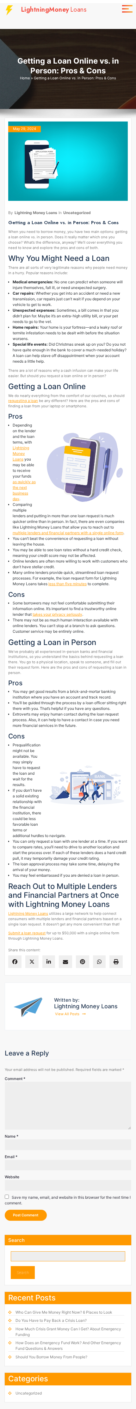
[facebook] (15, 961)
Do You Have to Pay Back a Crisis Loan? (51, 1320)
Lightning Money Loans (36, 212)
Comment (15, 1078)
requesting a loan (23, 401)
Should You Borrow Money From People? (51, 1357)
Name (11, 1136)
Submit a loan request (27, 933)
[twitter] (32, 961)
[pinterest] (82, 961)
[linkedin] (48, 961)
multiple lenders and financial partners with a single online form (68, 532)
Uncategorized (77, 212)
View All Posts (67, 1014)
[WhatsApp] (99, 961)
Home (25, 78)
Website (12, 1176)
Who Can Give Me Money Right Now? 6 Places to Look (63, 1312)
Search (16, 1240)
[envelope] (65, 961)
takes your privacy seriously (57, 614)
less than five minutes (67, 583)
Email (11, 1156)
